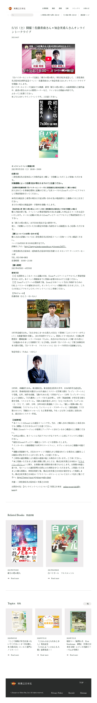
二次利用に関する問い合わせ (49, 15)
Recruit (71, 693)
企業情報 (45, 8)
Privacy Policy (57, 693)
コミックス (76, 8)
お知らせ (86, 8)
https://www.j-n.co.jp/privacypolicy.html (34, 477)
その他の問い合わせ (70, 15)
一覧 (87, 603)
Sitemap (83, 693)
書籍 (60, 8)
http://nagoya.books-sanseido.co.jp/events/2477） (45, 246)
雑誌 (53, 8)
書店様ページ (85, 15)
